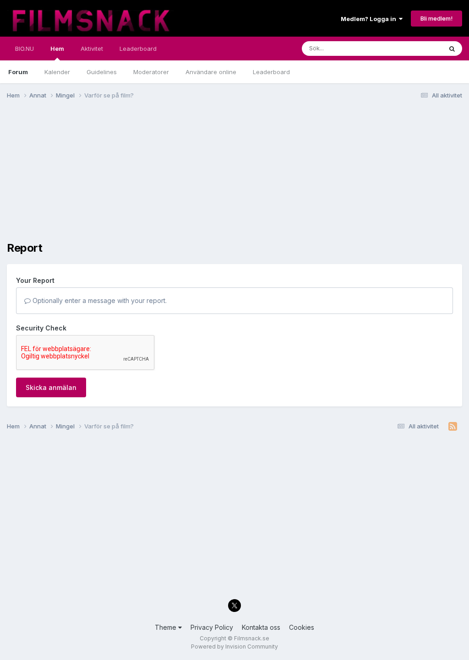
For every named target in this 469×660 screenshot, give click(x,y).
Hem (57, 48)
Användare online (210, 72)
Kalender (57, 72)
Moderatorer (151, 72)
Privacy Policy (212, 627)
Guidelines (102, 72)
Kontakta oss (261, 627)
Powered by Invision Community (234, 646)
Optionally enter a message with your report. (99, 300)
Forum (18, 72)
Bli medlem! (436, 18)
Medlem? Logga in (370, 18)
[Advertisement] (114, 178)
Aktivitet (92, 48)
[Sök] (452, 48)
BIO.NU (24, 48)
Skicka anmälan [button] (51, 387)
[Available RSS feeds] (452, 426)
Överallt (419, 48)
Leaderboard (271, 72)
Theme (166, 627)
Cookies (301, 627)
